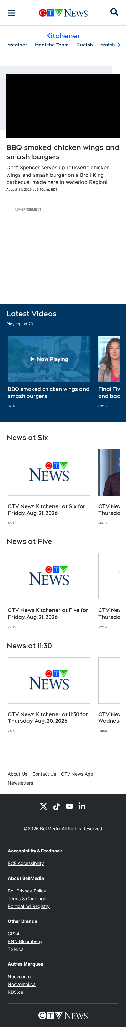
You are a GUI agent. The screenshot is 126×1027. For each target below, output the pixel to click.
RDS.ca (15, 992)
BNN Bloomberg (25, 941)
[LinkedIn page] (82, 806)
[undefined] (49, 372)
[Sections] (11, 12)
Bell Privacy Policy (27, 890)
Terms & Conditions (28, 898)
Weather (17, 44)
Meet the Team (51, 44)
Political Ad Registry (29, 906)
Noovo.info (19, 976)
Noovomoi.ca (22, 984)
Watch (108, 44)
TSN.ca (16, 949)
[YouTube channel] (69, 806)
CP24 (13, 933)
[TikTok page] (56, 806)
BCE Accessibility (26, 863)
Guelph (84, 44)
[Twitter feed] (43, 806)
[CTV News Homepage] (63, 13)
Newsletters (20, 783)
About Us (17, 774)
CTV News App (77, 774)
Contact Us (44, 774)
